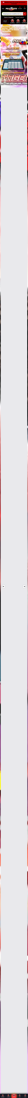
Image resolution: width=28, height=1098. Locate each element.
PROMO (2, 1096)
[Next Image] (24, 586)
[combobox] (12, 13)
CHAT (25, 1096)
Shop (3, 8)
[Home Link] (11, 8)
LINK (20, 1096)
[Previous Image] (3, 586)
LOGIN (8, 1096)
